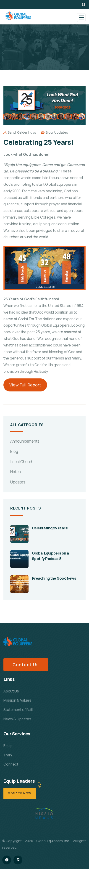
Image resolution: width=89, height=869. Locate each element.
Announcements (24, 441)
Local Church (21, 461)
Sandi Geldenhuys (22, 132)
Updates (61, 132)
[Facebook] (6, 860)
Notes (15, 471)
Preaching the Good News (54, 578)
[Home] (17, 641)
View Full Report (25, 385)
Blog (49, 132)
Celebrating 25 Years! (50, 528)
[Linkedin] (17, 860)
